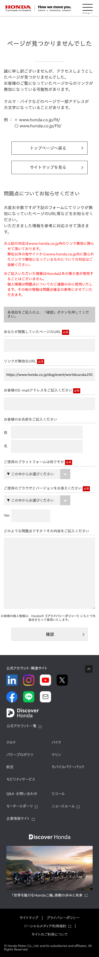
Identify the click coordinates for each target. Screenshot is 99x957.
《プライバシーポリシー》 (62, 615)
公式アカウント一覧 (22, 726)
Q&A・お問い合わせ (21, 794)
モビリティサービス (20, 779)
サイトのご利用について (49, 934)
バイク (56, 742)
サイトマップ (29, 918)
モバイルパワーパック (68, 767)
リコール (58, 794)
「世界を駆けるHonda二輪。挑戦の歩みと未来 (47, 895)
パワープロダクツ (19, 755)
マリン (56, 755)
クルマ (11, 742)
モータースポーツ (19, 806)
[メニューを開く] (87, 8)
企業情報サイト (18, 818)
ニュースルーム (63, 806)
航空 (9, 767)
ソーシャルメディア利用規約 (45, 926)
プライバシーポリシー (62, 918)
